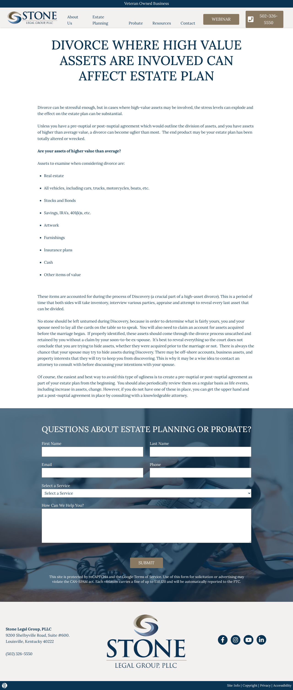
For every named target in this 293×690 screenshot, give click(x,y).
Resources (161, 23)
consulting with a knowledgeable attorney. (149, 395)
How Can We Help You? (63, 505)
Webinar (221, 19)
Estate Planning (100, 20)
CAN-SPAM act (82, 581)
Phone (155, 464)
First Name (51, 443)
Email (47, 464)
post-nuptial (108, 126)
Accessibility (282, 685)
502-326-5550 (269, 19)
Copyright (250, 685)
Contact (188, 23)
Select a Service (56, 485)
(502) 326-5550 (19, 653)
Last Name (159, 443)
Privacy (265, 685)
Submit (146, 562)
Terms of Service (147, 577)
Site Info (233, 685)
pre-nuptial (81, 126)
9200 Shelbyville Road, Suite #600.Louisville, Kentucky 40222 (38, 635)
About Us (72, 20)
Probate (136, 23)
